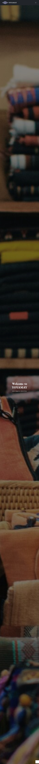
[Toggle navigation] (35, 3)
